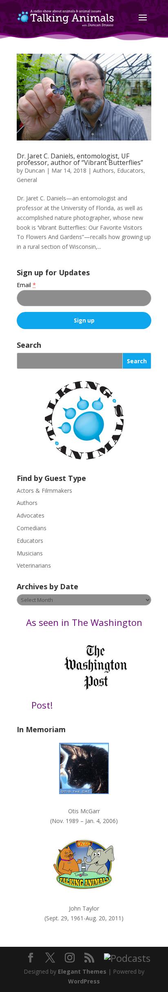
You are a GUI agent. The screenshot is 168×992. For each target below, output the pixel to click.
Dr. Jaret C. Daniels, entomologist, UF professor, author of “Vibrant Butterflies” (80, 159)
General (27, 180)
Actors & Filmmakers (44, 490)
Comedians (31, 528)
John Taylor (84, 908)
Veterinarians (34, 565)
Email (26, 285)
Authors (103, 170)
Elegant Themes (82, 971)
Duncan (34, 170)
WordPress (84, 981)
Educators (130, 170)
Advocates (30, 515)
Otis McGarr (84, 811)
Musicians (30, 553)
